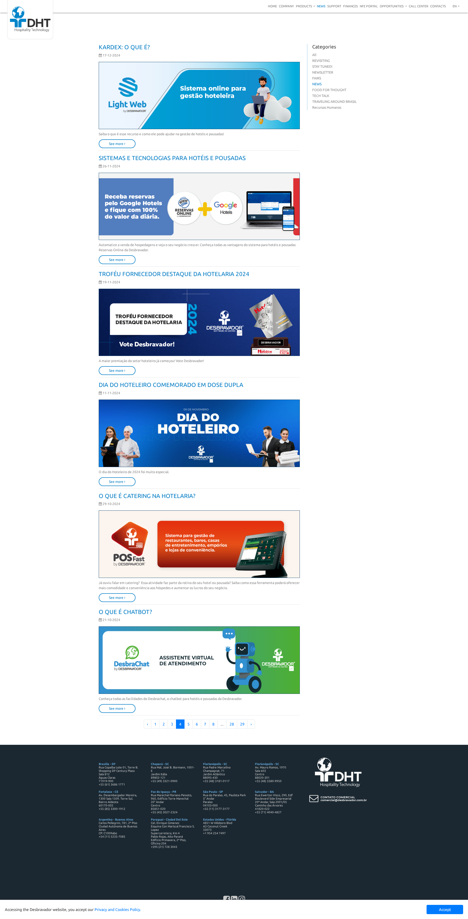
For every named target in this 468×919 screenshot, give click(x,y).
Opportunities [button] (392, 6)
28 (232, 724)
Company (286, 6)
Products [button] (304, 6)
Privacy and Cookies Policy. (118, 909)
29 (242, 724)
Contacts (438, 6)
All (314, 55)
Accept (445, 909)
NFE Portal (369, 6)
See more (116, 144)
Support (334, 6)
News (321, 6)
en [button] (455, 6)
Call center (418, 6)
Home (272, 6)
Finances (350, 6)
